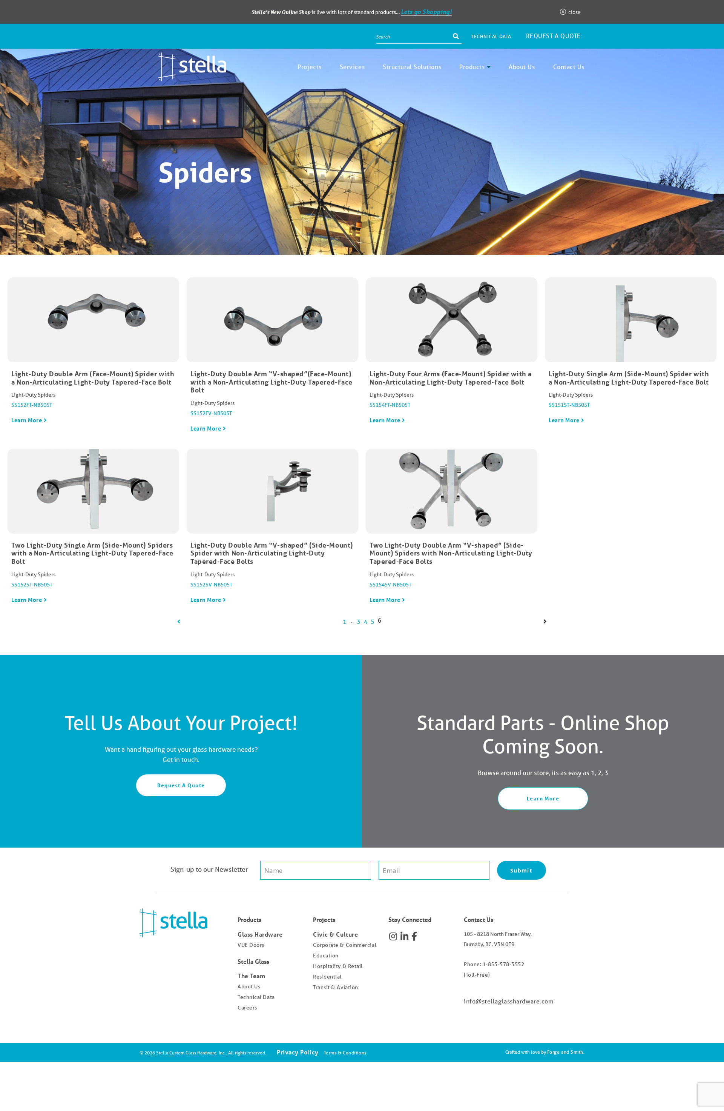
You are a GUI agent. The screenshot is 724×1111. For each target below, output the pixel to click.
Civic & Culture (335, 934)
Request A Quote (181, 785)
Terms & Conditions (345, 1052)
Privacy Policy (298, 1052)
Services (352, 67)
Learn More (26, 420)
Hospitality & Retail (338, 966)
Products (472, 67)
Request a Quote (553, 36)
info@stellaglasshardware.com (509, 1001)
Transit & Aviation (335, 987)
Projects (309, 67)
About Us (522, 67)
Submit (521, 870)
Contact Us (569, 67)
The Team (251, 976)
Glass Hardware (260, 934)
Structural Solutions (412, 67)
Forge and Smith (565, 1052)
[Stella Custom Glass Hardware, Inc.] (183, 76)
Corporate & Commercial (344, 945)
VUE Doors (251, 945)
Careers (247, 1007)
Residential (327, 976)
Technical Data (491, 36)
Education (326, 955)
